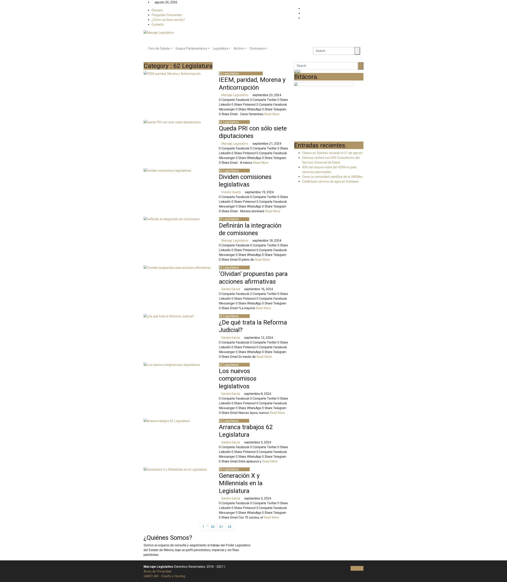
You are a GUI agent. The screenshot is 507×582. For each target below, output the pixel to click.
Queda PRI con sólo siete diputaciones (253, 132)
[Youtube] (362, 18)
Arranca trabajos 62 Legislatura (246, 430)
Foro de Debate (159, 48)
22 (230, 527)
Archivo (239, 48)
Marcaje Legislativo (234, 95)
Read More (272, 114)
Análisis (244, 122)
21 (221, 527)
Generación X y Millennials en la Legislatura (240, 483)
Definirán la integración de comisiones (250, 229)
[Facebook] (362, 9)
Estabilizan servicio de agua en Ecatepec (330, 181)
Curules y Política (251, 73)
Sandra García (230, 289)
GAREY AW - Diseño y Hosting (164, 576)
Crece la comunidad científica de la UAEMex (332, 177)
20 (212, 527)
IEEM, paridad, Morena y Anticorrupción (252, 83)
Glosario (157, 10)
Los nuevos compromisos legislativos (237, 378)
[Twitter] (362, 13)
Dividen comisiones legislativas (245, 180)
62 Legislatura (229, 73)
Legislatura (220, 48)
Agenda (244, 219)
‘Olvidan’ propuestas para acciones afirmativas (253, 277)
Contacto (158, 24)
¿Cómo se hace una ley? (168, 20)
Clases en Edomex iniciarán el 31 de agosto (332, 153)
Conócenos (257, 48)
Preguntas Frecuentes (167, 15)
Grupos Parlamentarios (191, 48)
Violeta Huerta (231, 192)
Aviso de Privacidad (157, 571)
